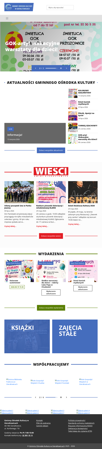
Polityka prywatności (76, 420)
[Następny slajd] (66, 68)
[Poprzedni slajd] (36, 68)
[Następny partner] (66, 397)
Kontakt (39, 420)
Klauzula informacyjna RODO (80, 426)
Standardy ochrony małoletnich (81, 423)
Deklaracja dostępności (78, 428)
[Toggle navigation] (51, 18)
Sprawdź (11, 50)
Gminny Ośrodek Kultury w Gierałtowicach (47, 446)
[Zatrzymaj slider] (61, 68)
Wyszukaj (70, 7)
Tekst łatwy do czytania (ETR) (80, 431)
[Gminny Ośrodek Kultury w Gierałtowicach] (19, 6)
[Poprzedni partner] (36, 397)
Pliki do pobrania (43, 423)
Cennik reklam (42, 426)
